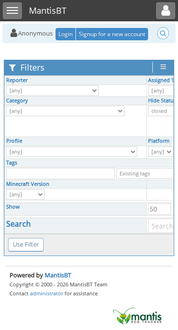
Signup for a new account (112, 34)
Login (65, 34)
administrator (46, 293)
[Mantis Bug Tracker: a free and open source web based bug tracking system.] (137, 315)
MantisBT (58, 275)
